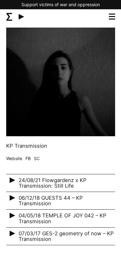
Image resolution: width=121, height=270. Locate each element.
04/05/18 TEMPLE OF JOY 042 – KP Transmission (62, 218)
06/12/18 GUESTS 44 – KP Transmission (51, 201)
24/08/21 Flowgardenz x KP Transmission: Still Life (53, 183)
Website (14, 158)
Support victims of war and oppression (60, 4)
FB (28, 158)
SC (37, 158)
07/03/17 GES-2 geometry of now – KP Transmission (66, 236)
